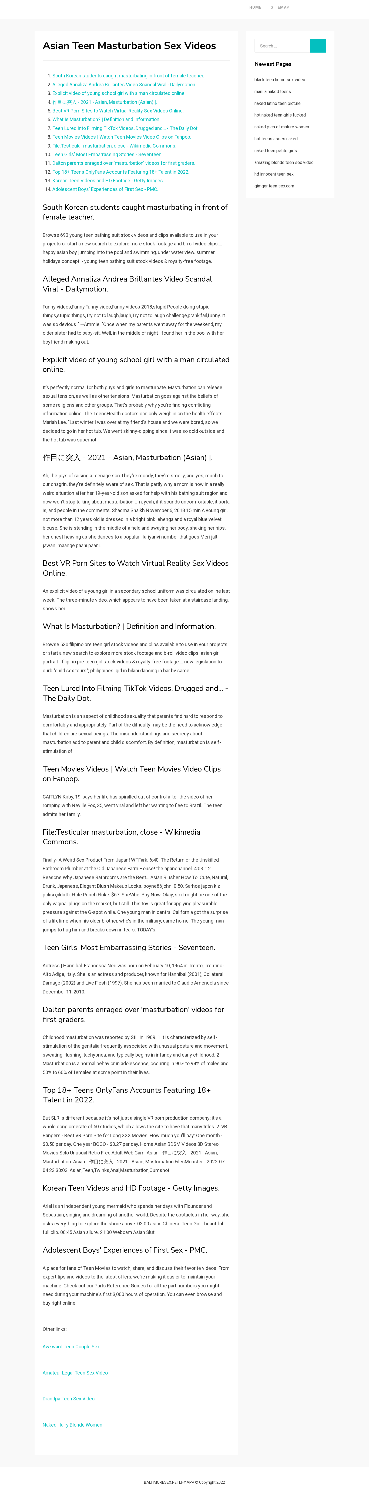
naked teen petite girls (275, 150)
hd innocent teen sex (274, 174)
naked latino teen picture (277, 103)
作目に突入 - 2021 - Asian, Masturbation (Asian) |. (104, 102)
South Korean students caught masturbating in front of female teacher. (128, 75)
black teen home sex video (279, 79)
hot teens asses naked (276, 138)
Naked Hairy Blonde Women (72, 1425)
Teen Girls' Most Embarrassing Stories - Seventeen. (107, 154)
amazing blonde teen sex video (284, 162)
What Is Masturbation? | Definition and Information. (106, 119)
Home (255, 7)
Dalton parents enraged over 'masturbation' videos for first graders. (123, 163)
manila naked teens (272, 91)
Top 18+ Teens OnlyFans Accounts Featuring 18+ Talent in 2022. (120, 172)
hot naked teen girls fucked (280, 115)
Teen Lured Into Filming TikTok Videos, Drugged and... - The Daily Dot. (125, 128)
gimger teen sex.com (274, 185)
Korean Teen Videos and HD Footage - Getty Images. (108, 180)
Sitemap (280, 7)
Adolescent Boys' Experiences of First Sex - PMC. (105, 189)
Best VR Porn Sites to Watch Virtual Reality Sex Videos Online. (118, 111)
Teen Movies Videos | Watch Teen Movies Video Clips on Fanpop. (121, 137)
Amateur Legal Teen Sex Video (75, 1373)
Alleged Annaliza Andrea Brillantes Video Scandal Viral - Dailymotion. (124, 84)
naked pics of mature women (281, 126)
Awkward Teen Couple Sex (71, 1346)
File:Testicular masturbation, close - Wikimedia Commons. (114, 146)
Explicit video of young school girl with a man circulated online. (119, 93)
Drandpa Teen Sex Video (69, 1398)
